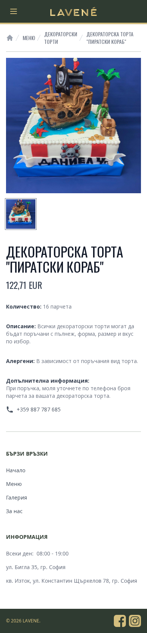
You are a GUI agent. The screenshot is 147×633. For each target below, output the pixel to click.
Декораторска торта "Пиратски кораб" (109, 37)
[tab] (20, 214)
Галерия (16, 497)
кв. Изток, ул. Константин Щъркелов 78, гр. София (71, 580)
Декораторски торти (60, 37)
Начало (15, 470)
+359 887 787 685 (39, 409)
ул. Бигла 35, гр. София (36, 567)
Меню (29, 38)
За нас (14, 511)
